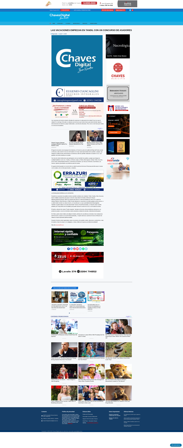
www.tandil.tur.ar (60, 225)
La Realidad (60, 23)
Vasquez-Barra (93, 23)
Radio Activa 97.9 (120, 10)
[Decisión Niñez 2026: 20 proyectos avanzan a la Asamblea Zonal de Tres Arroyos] (96, 297)
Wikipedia (70, 423)
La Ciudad (68, 23)
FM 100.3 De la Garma (107, 10)
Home (54, 23)
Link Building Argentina (92, 422)
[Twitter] (130, 10)
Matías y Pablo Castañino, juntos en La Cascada (132, 422)
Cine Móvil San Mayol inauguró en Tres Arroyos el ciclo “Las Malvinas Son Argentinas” (59, 306)
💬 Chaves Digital (176, 445)
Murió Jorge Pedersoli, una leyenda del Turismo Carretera (87, 10)
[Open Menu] (50, 23)
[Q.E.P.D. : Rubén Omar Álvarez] (118, 46)
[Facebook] (128, 10)
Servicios (85, 23)
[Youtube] (132, 10)
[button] (71, 10)
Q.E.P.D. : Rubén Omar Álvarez (116, 56)
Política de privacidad (68, 411)
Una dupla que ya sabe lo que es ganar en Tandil (132, 415)
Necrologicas (76, 23)
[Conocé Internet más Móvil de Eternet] (118, 125)
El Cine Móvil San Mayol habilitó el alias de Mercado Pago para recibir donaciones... (78, 306)
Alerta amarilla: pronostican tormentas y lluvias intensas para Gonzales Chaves (132, 418)
